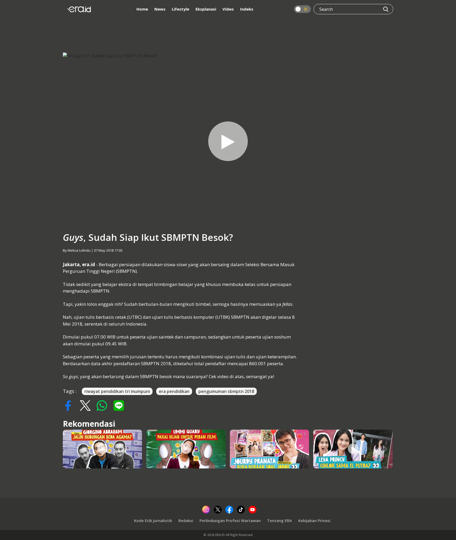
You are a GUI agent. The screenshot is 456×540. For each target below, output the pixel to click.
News (159, 9)
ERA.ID (220, 535)
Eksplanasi (206, 9)
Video (228, 9)
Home (142, 9)
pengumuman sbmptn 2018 (226, 391)
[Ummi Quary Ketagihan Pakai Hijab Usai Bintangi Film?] (186, 448)
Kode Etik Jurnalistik (153, 520)
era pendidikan (174, 391)
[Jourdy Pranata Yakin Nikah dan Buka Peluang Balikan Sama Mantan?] (269, 448)
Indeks (246, 9)
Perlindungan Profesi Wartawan (230, 520)
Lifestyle (180, 9)
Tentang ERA (279, 520)
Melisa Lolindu (79, 250)
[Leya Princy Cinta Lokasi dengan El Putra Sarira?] (353, 448)
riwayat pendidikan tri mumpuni (117, 391)
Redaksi (185, 520)
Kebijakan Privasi (314, 520)
